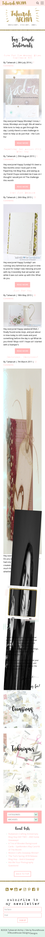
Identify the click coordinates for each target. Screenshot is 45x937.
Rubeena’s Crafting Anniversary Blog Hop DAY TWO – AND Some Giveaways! (23, 837)
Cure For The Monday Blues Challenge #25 (22, 56)
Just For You (23, 290)
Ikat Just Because (22, 193)
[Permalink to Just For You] (22, 314)
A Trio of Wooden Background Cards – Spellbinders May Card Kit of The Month (24, 846)
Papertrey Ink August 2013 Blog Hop (22, 150)
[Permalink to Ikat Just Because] (22, 232)
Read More (22, 143)
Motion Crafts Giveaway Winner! (23, 852)
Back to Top (22, 874)
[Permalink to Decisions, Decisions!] (22, 461)
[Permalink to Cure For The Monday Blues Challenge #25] (22, 94)
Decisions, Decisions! (22, 357)
